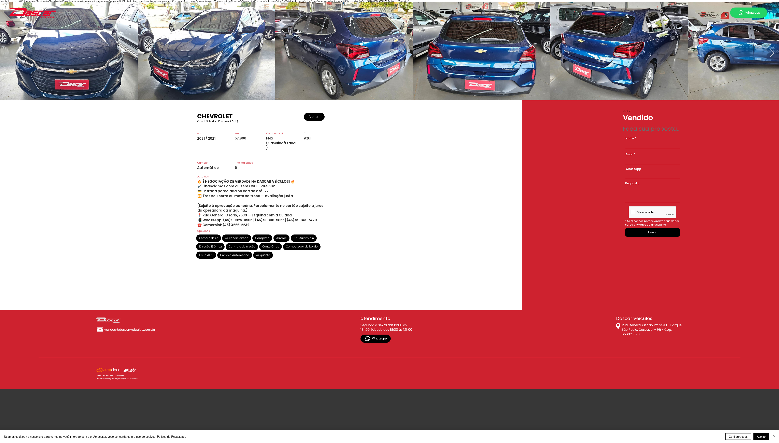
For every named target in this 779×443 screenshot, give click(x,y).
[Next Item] (772, 53)
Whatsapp (633, 168)
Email (629, 154)
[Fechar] (774, 436)
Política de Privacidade (171, 436)
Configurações (738, 436)
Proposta (632, 183)
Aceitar (761, 436)
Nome (629, 138)
